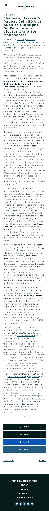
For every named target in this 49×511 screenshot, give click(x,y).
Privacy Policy (25, 497)
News (24, 489)
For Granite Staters (24, 481)
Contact (24, 493)
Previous (9, 460)
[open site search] (6, 5)
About (24, 485)
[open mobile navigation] (43, 5)
